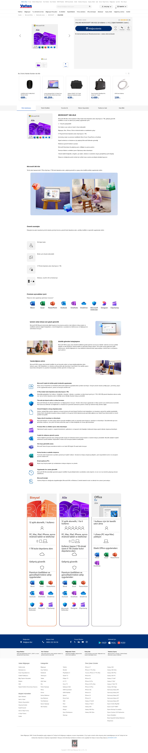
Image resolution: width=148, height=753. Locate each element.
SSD (64, 701)
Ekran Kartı (66, 698)
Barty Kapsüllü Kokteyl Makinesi (116, 718)
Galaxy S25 (110, 667)
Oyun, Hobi (108, 12)
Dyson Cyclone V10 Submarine (115, 712)
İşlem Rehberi (22, 696)
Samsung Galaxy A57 (113, 689)
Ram (64, 703)
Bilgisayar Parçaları (51, 12)
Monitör (65, 670)
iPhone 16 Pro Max (90, 684)
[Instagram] (87, 642)
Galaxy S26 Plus (89, 709)
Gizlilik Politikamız (23, 675)
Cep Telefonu (44, 670)
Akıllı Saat (43, 681)
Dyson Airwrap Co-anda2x (114, 709)
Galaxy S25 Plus (111, 672)
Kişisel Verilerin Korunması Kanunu (27, 687)
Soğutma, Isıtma (119, 12)
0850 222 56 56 (52, 642)
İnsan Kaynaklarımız (24, 672)
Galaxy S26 (88, 706)
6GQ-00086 (60, 15)
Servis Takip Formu (23, 710)
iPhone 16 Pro (89, 681)
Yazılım (20, 15)
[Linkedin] (79, 642)
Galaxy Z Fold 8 (89, 701)
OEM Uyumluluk (67, 689)
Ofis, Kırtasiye (91, 12)
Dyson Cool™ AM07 (112, 706)
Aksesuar (100, 12)
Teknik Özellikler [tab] (45, 108)
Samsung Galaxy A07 (113, 701)
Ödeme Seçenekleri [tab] (83, 108)
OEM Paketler (66, 692)
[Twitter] (75, 642)
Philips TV (65, 678)
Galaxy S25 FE (111, 675)
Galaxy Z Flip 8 (89, 703)
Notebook (43, 672)
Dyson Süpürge (45, 703)
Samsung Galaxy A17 (113, 698)
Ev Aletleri (62, 12)
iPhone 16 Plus (89, 687)
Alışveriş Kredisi (22, 705)
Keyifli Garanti (22, 708)
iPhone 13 (88, 698)
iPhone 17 (88, 667)
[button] (69, 36)
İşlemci (65, 695)
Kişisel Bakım (71, 12)
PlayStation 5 (66, 672)
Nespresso (110, 720)
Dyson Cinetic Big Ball (113, 703)
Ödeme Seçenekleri (23, 702)
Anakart (65, 706)
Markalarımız (22, 670)
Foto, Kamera (81, 12)
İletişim (20, 681)
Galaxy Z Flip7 (111, 681)
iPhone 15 (88, 692)
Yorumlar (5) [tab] (64, 108)
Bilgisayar (27, 12)
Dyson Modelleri (111, 715)
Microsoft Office (29, 15)
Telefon (20, 12)
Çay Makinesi (44, 698)
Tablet (42, 678)
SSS (19, 684)
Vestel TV (65, 675)
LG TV (64, 681)
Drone (42, 692)
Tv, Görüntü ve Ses (38, 12)
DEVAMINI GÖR (112, 737)
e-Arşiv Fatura (22, 713)
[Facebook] (71, 642)
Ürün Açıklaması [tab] (26, 108)
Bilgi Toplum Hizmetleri (24, 678)
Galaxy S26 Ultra (89, 712)
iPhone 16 (88, 678)
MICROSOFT (51, 15)
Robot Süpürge (45, 687)
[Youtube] (83, 642)
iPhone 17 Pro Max (90, 670)
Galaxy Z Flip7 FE (112, 684)
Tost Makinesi (44, 701)
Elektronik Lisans (40, 15)
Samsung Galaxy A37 (113, 692)
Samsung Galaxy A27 (113, 695)
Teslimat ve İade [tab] (102, 108)
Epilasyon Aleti (67, 687)
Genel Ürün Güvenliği (107, 34)
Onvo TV (65, 684)
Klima (42, 689)
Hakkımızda (21, 667)
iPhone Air (88, 675)
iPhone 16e (88, 689)
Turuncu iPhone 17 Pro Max (92, 672)
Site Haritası (44, 706)
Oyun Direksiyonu (67, 712)
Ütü (42, 684)
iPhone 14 (88, 695)
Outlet (128, 12)
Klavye (64, 709)
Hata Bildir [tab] (121, 108)
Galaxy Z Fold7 (111, 678)
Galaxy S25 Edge (112, 687)
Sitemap (65, 715)
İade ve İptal (21, 699)
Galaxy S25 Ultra (111, 670)
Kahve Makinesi (45, 695)
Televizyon (43, 675)
